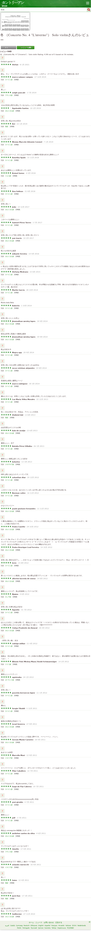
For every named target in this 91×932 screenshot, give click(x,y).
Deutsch (26, 925)
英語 (6, 126)
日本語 (16, 79)
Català (12, 925)
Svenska (47, 928)
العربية (7, 925)
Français (54, 925)
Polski (19, 928)
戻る (6, 48)
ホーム (31, 922)
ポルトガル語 (9, 111)
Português (26, 928)
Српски (40, 928)
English (41, 925)
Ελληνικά (34, 925)
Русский (34, 928)
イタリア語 (8, 758)
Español (47, 925)
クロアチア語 (9, 464)
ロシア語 (8, 597)
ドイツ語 (8, 664)
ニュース (38, 922)
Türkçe (54, 928)
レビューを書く (26, 48)
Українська (61, 928)
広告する (58, 922)
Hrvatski (61, 925)
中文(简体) (70, 928)
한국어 (74, 925)
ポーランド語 (9, 680)
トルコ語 (8, 176)
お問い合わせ (49, 922)
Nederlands (82, 925)
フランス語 (8, 95)
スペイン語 (8, 80)
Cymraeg (19, 925)
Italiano (68, 925)
